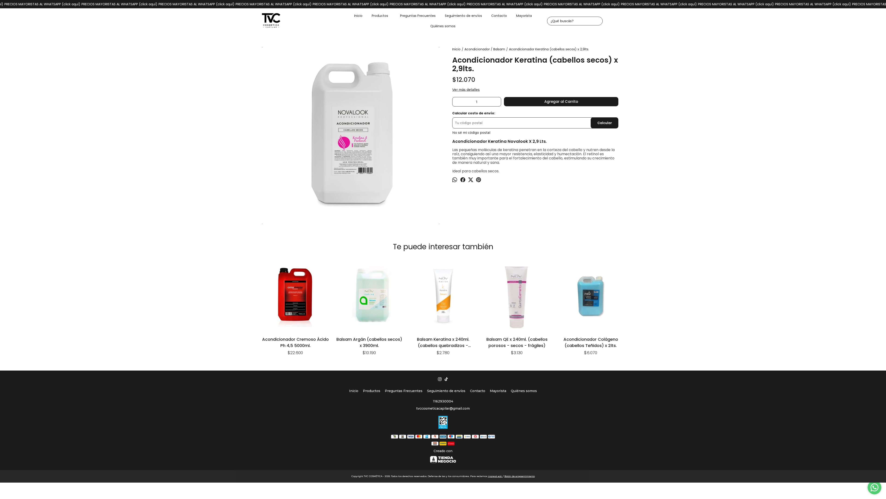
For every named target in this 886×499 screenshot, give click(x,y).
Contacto (499, 15)
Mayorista (524, 15)
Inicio (358, 15)
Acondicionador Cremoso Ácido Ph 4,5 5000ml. (295, 342)
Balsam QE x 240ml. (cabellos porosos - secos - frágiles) (517, 342)
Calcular (604, 123)
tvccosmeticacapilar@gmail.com (443, 408)
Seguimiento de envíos (463, 15)
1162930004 (443, 401)
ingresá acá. (495, 476)
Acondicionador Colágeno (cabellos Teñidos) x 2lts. (590, 342)
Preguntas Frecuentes (418, 15)
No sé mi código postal (471, 132)
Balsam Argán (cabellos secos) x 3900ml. (369, 342)
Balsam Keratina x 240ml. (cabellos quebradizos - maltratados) (443, 342)
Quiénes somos (442, 26)
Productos (380, 15)
